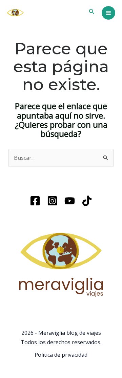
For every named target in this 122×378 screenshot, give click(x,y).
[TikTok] (87, 201)
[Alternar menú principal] (108, 13)
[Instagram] (52, 201)
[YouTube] (70, 201)
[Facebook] (35, 201)
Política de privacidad (61, 354)
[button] (92, 11)
